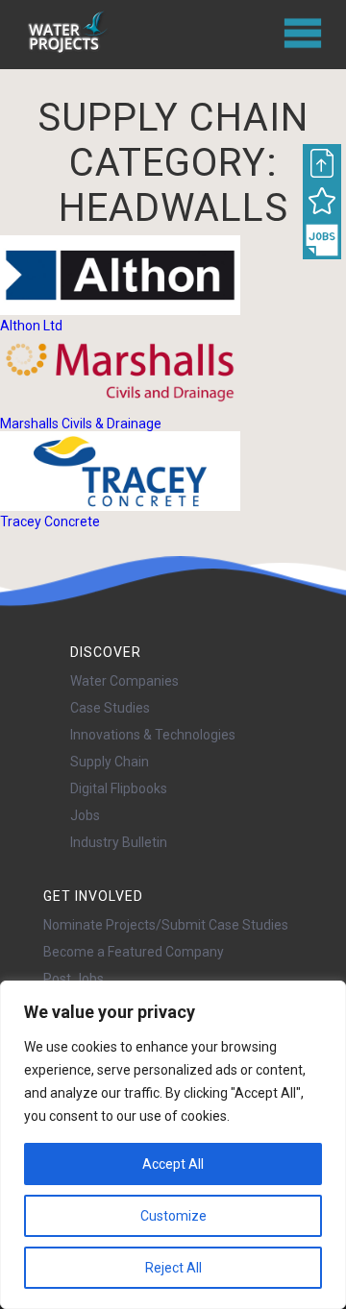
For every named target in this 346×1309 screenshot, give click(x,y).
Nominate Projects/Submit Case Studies (165, 925)
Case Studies (110, 707)
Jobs (85, 815)
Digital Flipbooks (118, 788)
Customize (173, 1216)
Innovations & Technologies (152, 734)
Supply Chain (109, 761)
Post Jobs (73, 978)
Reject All (173, 1267)
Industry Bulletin (118, 842)
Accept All (173, 1164)
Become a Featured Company (133, 951)
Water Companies (124, 681)
